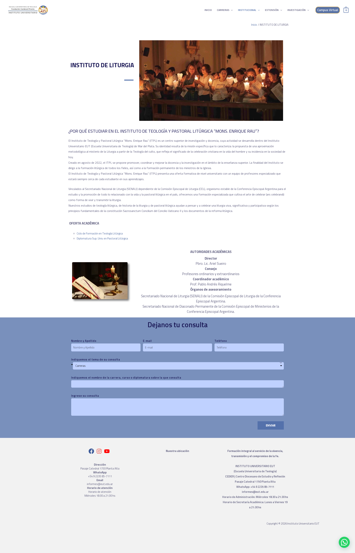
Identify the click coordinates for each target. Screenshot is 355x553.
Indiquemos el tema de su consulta (95, 359)
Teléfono (220, 341)
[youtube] (107, 451)
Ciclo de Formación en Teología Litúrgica (100, 233)
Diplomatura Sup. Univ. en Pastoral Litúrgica (102, 238)
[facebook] (92, 451)
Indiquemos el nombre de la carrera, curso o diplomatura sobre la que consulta (126, 377)
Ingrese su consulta (85, 396)
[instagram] (100, 451)
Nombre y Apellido (83, 341)
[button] (344, 542)
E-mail (147, 341)
